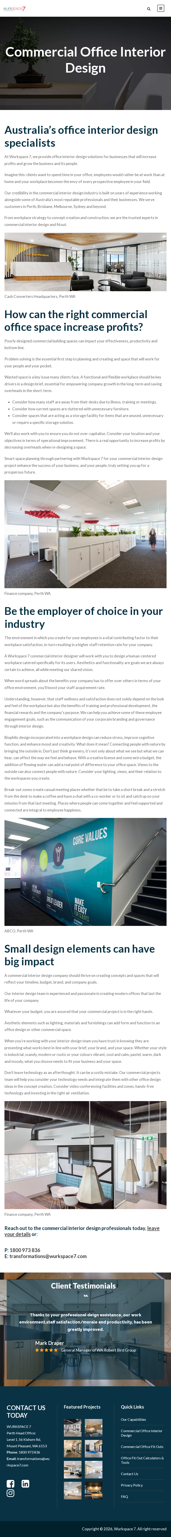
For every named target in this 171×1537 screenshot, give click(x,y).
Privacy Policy (132, 1485)
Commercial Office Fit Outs (142, 1446)
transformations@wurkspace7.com (48, 1256)
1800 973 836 (25, 1250)
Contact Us (129, 1474)
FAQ (124, 1496)
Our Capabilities (133, 1419)
